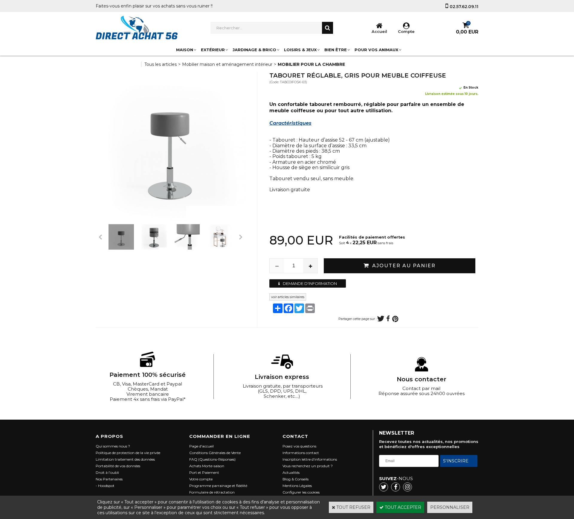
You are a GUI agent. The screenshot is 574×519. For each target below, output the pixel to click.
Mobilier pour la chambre (311, 64)
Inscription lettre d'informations (310, 459)
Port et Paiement (204, 472)
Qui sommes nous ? (113, 446)
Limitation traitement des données (125, 459)
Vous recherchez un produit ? (308, 466)
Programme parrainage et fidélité (218, 485)
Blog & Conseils (296, 479)
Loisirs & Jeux (300, 49)
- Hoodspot (105, 485)
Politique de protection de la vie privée (128, 452)
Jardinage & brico (254, 49)
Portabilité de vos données (118, 466)
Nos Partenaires (109, 479)
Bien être (335, 49)
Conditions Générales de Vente (215, 452)
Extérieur (213, 49)
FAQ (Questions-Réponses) (212, 459)
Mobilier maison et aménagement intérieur (227, 64)
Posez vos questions (299, 446)
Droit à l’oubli (107, 472)
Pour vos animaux (376, 49)
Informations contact (301, 452)
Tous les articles (160, 64)
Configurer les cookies (301, 492)
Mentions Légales (297, 485)
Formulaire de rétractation (212, 492)
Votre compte (201, 479)
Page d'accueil (201, 446)
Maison (184, 49)
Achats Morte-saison (206, 466)
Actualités (291, 472)
